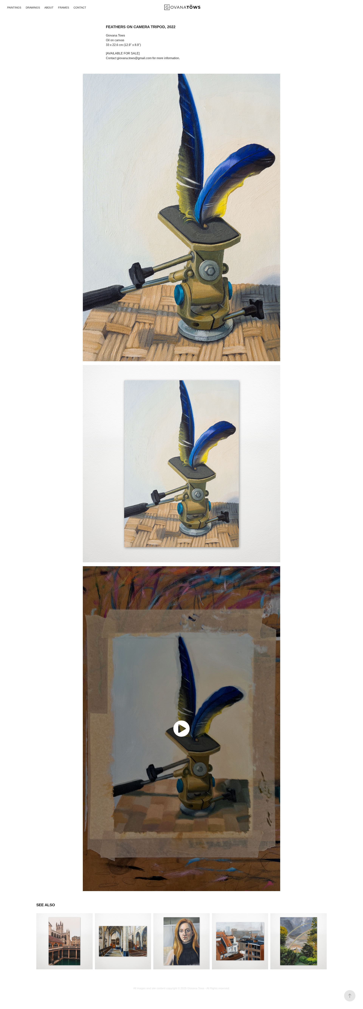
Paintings (14, 7)
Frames (63, 7)
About (49, 7)
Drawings (33, 7)
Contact (80, 7)
